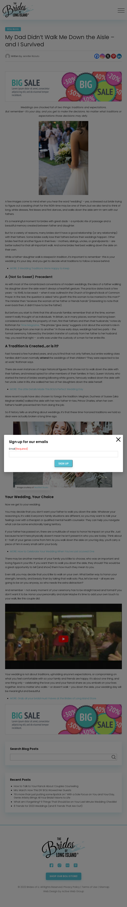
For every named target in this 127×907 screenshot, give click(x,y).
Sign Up (63, 463)
